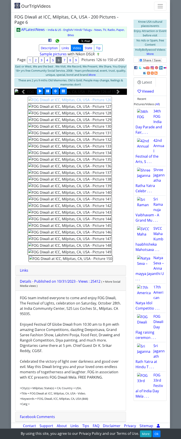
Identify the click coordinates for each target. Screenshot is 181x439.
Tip (98, 48)
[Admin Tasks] (158, 425)
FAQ (96, 425)
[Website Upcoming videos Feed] (152, 72)
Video (77, 48)
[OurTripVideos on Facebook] (136, 67)
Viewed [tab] (147, 91)
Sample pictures (53, 54)
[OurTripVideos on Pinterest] (156, 67)
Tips (85, 425)
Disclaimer (112, 425)
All (157, 104)
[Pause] (47, 91)
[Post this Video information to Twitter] (140, 67)
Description (49, 48)
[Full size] (55, 91)
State (88, 48)
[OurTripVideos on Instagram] (152, 67)
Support (46, 425)
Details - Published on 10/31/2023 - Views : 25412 (60, 281)
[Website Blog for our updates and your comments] (156, 72)
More (92, 75)
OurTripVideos (35, 6)
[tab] (70, 270)
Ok (156, 434)
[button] (23, 91)
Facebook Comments (37, 416)
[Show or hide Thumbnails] (63, 91)
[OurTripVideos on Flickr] (165, 67)
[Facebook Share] (50, 41)
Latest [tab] (146, 82)
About (62, 425)
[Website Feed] (148, 72)
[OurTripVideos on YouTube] (146, 67)
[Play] (40, 91)
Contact (29, 425)
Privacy (130, 425)
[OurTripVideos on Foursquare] (144, 72)
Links (65, 48)
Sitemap (146, 425)
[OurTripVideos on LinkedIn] (161, 67)
